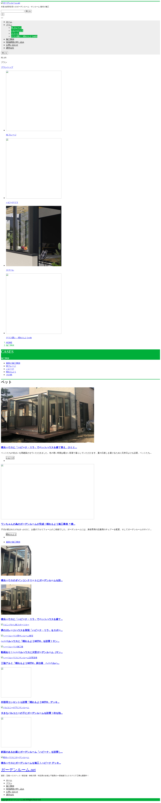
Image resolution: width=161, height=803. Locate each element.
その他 (9, 374)
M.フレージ (16, 27)
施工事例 (10, 39)
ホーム (9, 21)
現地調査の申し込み (15, 42)
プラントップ (7, 67)
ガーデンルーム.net (18, 769)
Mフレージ (11, 366)
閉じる (28, 11)
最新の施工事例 (13, 363)
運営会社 (10, 48)
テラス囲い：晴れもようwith (24, 36)
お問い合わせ (12, 45)
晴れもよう (11, 371)
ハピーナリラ (17, 30)
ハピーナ (10, 369)
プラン (9, 24)
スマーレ (15, 33)
